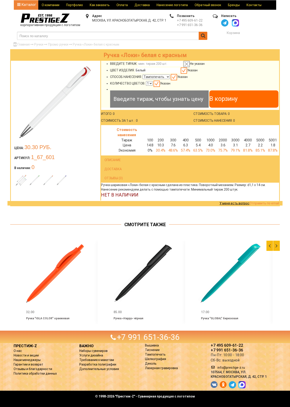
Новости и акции (26, 355)
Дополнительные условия (99, 369)
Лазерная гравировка (161, 368)
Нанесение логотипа (172, 5)
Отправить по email (264, 203)
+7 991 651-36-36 (190, 25)
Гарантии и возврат (28, 364)
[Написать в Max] (235, 23)
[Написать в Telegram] (224, 23)
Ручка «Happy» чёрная (128, 318)
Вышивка (152, 345)
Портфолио (74, 5)
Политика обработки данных (35, 373)
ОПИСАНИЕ (112, 160)
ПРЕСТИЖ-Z (25, 346)
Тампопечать (155, 354)
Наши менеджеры (27, 360)
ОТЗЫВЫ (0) (113, 178)
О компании (50, 5)
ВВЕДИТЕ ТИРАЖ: (123, 63)
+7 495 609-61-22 (190, 20)
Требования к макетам (96, 360)
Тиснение (152, 350)
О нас (18, 351)
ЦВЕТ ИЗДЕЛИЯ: (122, 70)
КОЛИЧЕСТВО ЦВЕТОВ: (127, 83)
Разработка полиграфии (97, 364)
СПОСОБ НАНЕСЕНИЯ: (126, 77)
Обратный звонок (208, 5)
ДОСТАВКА (113, 169)
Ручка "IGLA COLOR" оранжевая (47, 318)
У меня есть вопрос (234, 203)
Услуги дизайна (91, 355)
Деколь (151, 363)
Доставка (142, 5)
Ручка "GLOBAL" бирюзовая (219, 318)
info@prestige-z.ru (231, 367)
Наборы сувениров (93, 351)
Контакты (253, 5)
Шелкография (155, 359)
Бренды (234, 5)
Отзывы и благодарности (33, 369)
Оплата (122, 5)
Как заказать (100, 5)
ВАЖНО (86, 346)
